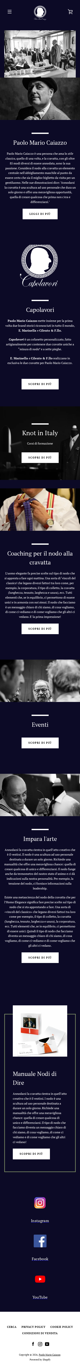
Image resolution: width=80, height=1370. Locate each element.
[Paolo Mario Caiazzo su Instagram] (40, 1344)
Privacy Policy (33, 1326)
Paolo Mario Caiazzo (49, 1354)
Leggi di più (40, 213)
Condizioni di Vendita (40, 1333)
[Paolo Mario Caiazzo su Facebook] (33, 1344)
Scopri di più (31, 1153)
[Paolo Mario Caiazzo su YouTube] (47, 1344)
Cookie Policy (61, 1326)
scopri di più (40, 384)
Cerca (12, 1326)
